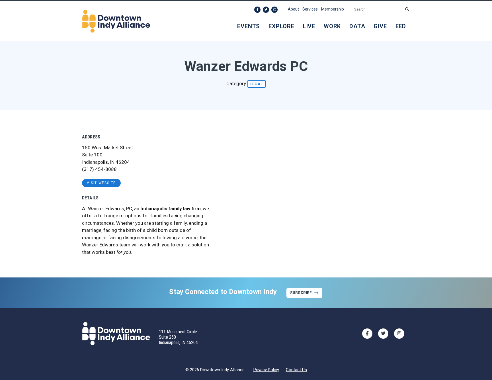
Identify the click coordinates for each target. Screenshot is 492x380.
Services (310, 9)
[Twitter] (266, 10)
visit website (101, 183)
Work (332, 26)
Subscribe (301, 292)
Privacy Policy (266, 369)
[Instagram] (274, 10)
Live (309, 26)
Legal (256, 84)
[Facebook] (257, 10)
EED (400, 26)
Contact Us (296, 369)
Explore (281, 26)
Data (357, 26)
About (293, 9)
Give (380, 26)
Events (248, 26)
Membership (332, 9)
